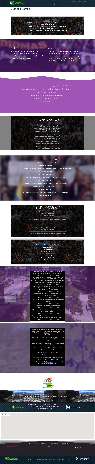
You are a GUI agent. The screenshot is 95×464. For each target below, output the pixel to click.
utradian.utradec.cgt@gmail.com (12, 446)
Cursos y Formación (55, 4)
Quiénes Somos (36, 4)
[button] (13, 382)
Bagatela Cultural (67, 4)
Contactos (75, 4)
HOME (30, 4)
